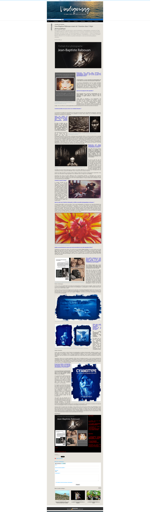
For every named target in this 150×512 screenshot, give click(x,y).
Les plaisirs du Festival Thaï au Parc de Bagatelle (77, 502)
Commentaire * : (58, 473)
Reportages (56, 21)
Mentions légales (75, 508)
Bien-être (76, 21)
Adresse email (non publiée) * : (60, 467)
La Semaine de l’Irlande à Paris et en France (94, 502)
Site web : (56, 470)
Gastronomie (90, 21)
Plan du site (69, 509)
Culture (69, 21)
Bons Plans (83, 21)
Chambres (62, 21)
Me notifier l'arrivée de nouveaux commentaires (64, 482)
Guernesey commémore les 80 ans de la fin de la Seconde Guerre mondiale (62, 502)
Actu (48, 21)
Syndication (75, 509)
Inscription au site (80, 509)
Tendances (96, 21)
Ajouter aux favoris (59, 458)
